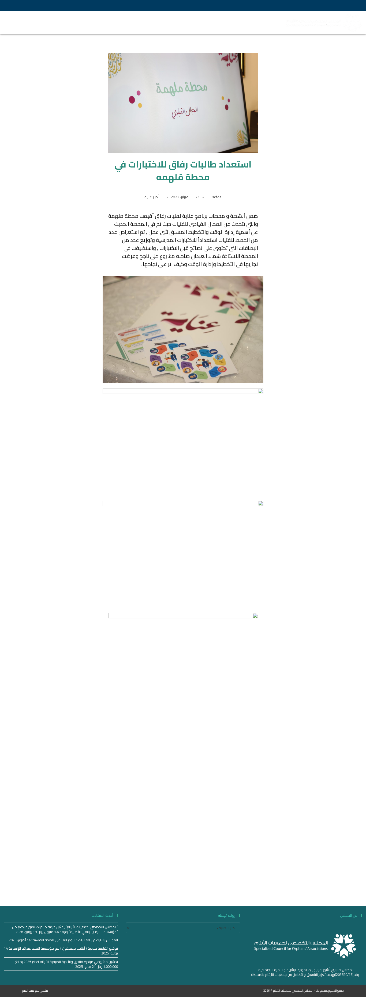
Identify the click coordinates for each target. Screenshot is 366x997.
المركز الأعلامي (128, 17)
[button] (9, 22)
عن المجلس (260, 17)
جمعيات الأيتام (201, 17)
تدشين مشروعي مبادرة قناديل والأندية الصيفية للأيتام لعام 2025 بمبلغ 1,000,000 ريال (66, 964)
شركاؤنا (174, 17)
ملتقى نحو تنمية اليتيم (35, 990)
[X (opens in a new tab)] (25, 5)
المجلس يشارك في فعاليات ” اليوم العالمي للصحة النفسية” (74, 940)
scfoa (217, 196)
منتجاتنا (229, 17)
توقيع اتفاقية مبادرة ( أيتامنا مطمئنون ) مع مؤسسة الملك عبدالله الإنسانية (63, 948)
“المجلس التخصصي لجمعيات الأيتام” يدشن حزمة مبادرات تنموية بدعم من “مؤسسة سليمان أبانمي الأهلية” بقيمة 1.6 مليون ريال (65, 929)
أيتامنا (154, 17)
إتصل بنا (263, 27)
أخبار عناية (151, 196)
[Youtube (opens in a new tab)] (33, 5)
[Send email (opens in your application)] (42, 5)
